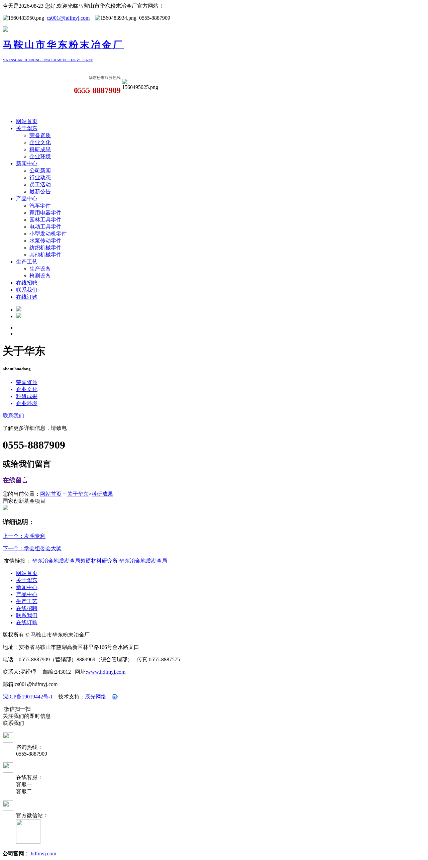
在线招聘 (26, 283)
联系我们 (26, 290)
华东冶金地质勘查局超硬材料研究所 (75, 561)
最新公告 (40, 191)
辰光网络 (95, 696)
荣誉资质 (40, 135)
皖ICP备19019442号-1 (28, 696)
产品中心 (26, 198)
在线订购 (26, 297)
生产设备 (40, 269)
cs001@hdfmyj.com (68, 18)
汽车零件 (40, 205)
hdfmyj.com (43, 853)
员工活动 (40, 184)
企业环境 (40, 156)
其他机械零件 (45, 255)
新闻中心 (26, 163)
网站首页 (26, 121)
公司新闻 (40, 170)
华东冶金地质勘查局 (143, 561)
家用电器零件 (45, 212)
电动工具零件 (45, 226)
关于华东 (26, 128)
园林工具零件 (45, 219)
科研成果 (40, 149)
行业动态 (40, 177)
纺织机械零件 (45, 248)
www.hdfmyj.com (106, 672)
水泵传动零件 (45, 241)
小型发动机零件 (48, 233)
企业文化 (40, 142)
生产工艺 (26, 262)
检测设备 (40, 276)
